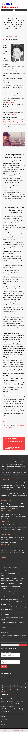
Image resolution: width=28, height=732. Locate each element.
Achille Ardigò (7, 39)
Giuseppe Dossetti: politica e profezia (10, 586)
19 (25, 685)
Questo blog (4, 719)
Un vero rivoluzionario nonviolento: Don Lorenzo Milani (13, 636)
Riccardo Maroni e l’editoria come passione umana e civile (12, 631)
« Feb (2, 691)
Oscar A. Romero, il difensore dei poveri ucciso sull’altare (13, 626)
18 (21, 685)
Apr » (5, 691)
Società (9, 38)
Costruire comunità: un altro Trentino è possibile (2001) (13, 574)
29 (10, 689)
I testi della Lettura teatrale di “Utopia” (11, 589)
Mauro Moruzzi (12, 41)
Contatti (3, 722)
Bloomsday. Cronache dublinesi (9, 567)
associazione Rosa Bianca (13, 102)
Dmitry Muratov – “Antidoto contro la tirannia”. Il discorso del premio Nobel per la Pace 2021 (14, 579)
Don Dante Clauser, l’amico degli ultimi (11, 583)
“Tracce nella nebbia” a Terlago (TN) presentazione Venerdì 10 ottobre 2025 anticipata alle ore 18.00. (13, 516)
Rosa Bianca (16, 147)
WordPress (23, 730)
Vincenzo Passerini (8, 36)
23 (14, 687)
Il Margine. (13, 114)
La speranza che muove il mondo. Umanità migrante (12, 618)
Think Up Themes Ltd (11, 730)
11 (21, 683)
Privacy (3, 724)
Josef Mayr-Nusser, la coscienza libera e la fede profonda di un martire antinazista (13, 598)
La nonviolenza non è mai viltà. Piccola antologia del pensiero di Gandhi (14, 608)
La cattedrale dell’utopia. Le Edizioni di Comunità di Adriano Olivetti (14, 603)
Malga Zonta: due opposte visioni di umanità (12, 622)
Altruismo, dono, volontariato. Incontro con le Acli (14, 565)
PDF (4, 422)
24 (17, 687)
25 (21, 687)
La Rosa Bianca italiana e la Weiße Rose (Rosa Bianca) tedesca (13, 613)
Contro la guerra (5, 570)
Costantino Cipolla (15, 39)
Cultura (6, 38)
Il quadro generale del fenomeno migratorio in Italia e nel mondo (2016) (13, 593)
